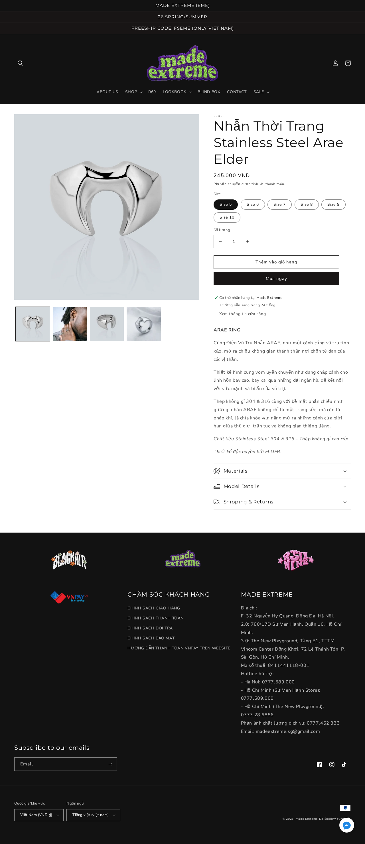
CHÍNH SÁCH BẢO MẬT (151, 638)
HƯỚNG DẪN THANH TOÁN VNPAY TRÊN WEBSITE (178, 648)
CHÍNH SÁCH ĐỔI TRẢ (150, 628)
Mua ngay (276, 278)
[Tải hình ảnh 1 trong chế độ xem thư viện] (33, 324)
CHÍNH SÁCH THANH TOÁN (155, 618)
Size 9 (333, 204)
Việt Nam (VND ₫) (36, 814)
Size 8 (307, 204)
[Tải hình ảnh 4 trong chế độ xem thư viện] (144, 324)
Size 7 (279, 204)
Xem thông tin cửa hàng (242, 314)
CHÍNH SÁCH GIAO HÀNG (153, 608)
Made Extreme (307, 819)
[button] (20, 63)
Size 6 (253, 204)
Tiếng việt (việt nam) (90, 814)
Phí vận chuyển (227, 184)
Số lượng (222, 230)
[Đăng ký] (110, 764)
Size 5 (226, 204)
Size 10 (227, 217)
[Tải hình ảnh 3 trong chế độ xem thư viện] (107, 324)
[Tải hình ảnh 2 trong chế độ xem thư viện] (70, 324)
